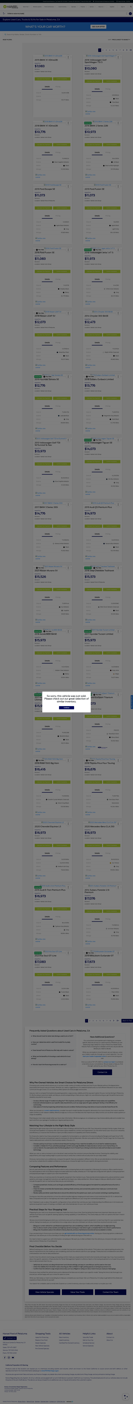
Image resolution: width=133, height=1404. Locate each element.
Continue (66, 707)
